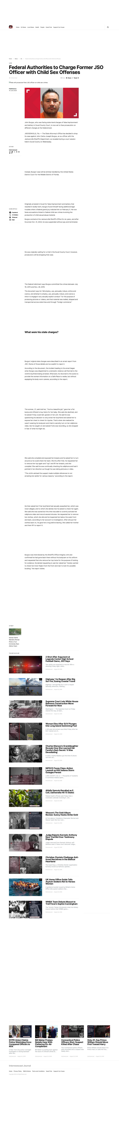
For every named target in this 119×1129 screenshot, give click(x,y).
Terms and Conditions (38, 1071)
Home (17, 27)
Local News (30, 27)
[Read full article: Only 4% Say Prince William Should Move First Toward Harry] (98, 1041)
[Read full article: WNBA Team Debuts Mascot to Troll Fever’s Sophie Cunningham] (43, 910)
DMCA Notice (27, 1071)
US (21, 58)
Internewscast (13, 150)
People (42, 27)
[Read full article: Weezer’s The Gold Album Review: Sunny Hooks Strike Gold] (43, 821)
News (16, 58)
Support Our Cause (58, 27)
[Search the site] (107, 27)
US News (23, 27)
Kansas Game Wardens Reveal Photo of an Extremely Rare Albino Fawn (14, 642)
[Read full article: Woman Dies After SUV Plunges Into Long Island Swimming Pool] (43, 732)
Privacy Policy (18, 1071)
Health (37, 27)
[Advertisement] (59, 12)
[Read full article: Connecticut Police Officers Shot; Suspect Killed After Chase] (72, 1041)
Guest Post (49, 27)
